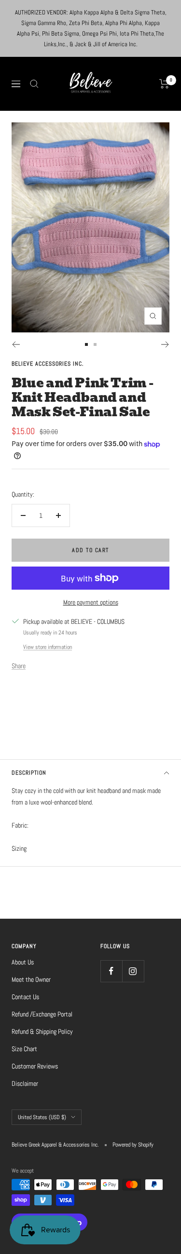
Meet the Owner (31, 979)
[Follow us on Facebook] (111, 971)
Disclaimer (25, 1083)
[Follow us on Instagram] (133, 971)
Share (19, 665)
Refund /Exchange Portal (42, 1014)
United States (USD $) (42, 1117)
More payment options (90, 602)
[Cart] (164, 84)
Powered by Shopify (132, 1144)
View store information (47, 647)
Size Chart (24, 1048)
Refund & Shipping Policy (42, 1031)
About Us (23, 962)
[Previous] (16, 344)
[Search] (34, 83)
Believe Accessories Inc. (48, 364)
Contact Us (25, 996)
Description (29, 773)
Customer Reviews (35, 1066)
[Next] (165, 344)
